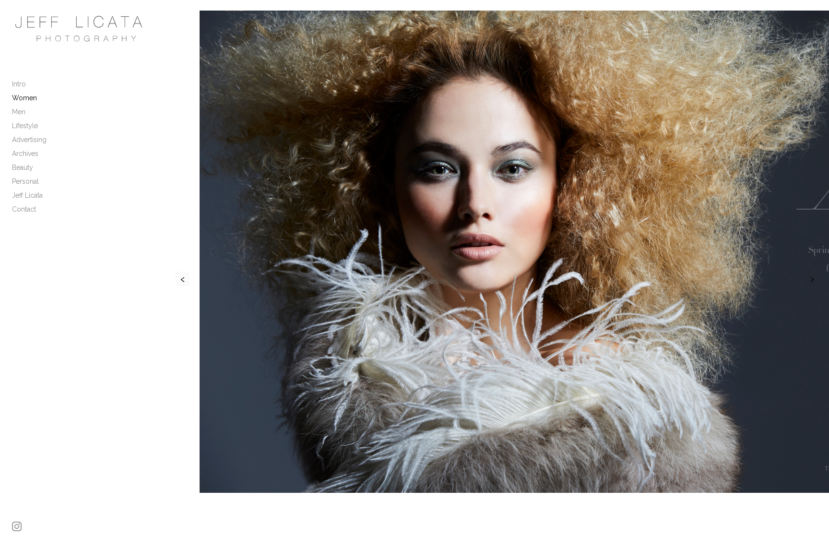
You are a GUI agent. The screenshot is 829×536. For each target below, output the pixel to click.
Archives (25, 153)
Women (24, 98)
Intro (19, 84)
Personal (25, 181)
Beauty (22, 167)
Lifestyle (25, 126)
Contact (24, 209)
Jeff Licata (27, 195)
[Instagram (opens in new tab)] (17, 526)
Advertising (29, 139)
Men (18, 112)
